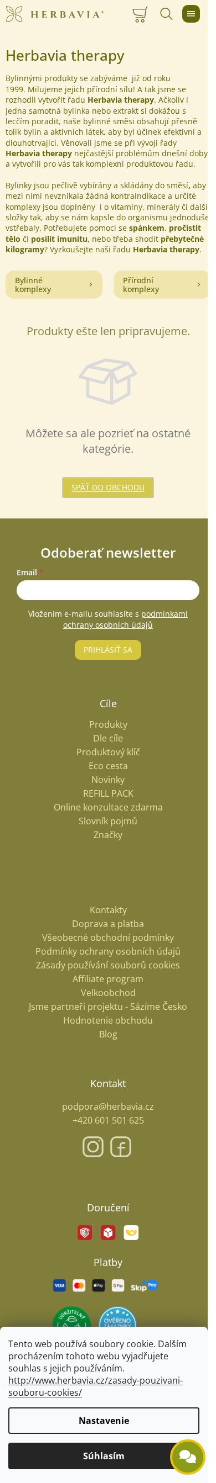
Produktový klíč (108, 752)
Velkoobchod (108, 993)
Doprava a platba (108, 924)
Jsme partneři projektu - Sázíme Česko (108, 1006)
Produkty (108, 724)
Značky (108, 835)
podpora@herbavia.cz (108, 1106)
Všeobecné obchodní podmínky (108, 937)
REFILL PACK (108, 793)
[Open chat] (187, 1457)
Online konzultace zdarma (108, 807)
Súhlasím (104, 1456)
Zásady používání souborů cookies (108, 965)
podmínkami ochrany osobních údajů (125, 619)
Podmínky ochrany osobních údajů (108, 951)
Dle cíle (108, 738)
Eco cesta (108, 766)
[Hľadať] (166, 14)
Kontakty (108, 910)
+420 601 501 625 (108, 1120)
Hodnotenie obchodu (108, 1020)
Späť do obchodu (108, 487)
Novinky (108, 780)
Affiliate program (108, 979)
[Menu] (191, 14)
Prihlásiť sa (108, 649)
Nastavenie (104, 1421)
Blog (108, 1034)
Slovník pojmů (108, 821)
